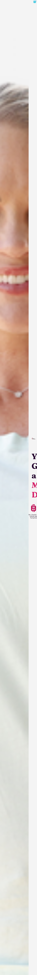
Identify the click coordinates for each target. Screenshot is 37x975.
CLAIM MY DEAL (33, 508)
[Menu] (34, 1)
